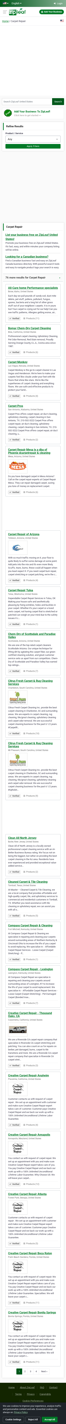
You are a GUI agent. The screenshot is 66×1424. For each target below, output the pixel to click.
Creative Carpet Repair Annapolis (29, 1134)
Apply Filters (33, 146)
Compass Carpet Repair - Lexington (30, 969)
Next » (44, 1371)
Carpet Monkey (17, 362)
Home (5, 21)
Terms (18, 1394)
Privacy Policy (21, 1412)
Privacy (31, 1394)
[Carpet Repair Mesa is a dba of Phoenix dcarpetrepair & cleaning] (33, 466)
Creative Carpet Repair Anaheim (28, 1075)
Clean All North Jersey (22, 838)
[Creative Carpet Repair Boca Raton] (33, 1267)
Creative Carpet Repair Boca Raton (30, 1253)
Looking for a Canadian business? (26, 256)
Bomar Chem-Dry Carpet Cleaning (29, 328)
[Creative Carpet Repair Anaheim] (33, 1089)
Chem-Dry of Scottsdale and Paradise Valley (32, 635)
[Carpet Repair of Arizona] (33, 548)
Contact (53, 1387)
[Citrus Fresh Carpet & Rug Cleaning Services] (33, 697)
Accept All (50, 1419)
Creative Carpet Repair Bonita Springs (32, 1312)
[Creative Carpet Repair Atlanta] (33, 1208)
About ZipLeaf (27, 1387)
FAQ (42, 1387)
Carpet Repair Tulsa (20, 590)
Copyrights (45, 1394)
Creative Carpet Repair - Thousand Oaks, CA (30, 1014)
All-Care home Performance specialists (33, 288)
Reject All (33, 1419)
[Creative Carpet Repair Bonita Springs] (33, 1326)
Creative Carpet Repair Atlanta (27, 1194)
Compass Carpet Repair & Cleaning (30, 925)
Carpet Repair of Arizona (23, 534)
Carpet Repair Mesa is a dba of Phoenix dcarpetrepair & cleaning (29, 451)
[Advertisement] (33, 60)
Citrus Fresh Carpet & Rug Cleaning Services (30, 682)
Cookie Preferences (33, 1401)
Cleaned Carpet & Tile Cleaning (28, 881)
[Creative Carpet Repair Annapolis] (33, 1148)
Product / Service (14, 133)
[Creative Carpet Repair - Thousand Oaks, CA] (33, 1030)
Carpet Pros (15, 406)
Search (58, 101)
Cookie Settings (13, 1419)
